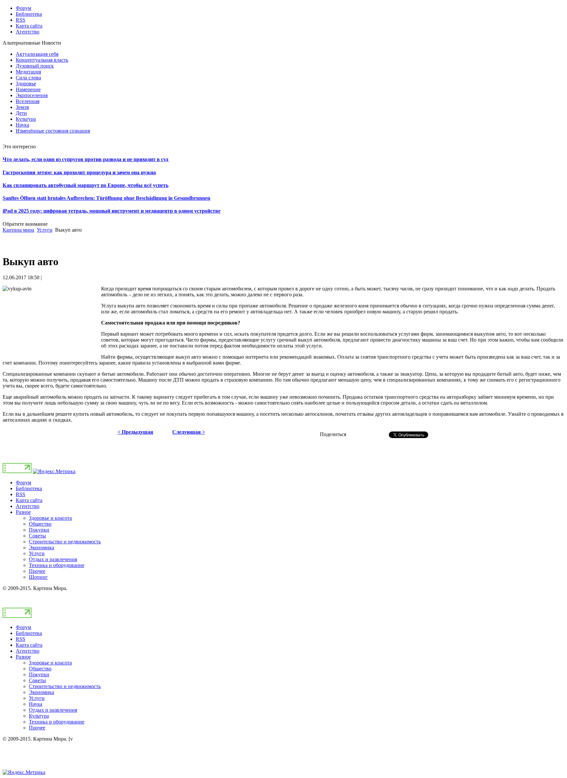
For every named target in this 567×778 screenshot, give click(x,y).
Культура (39, 716)
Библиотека (29, 488)
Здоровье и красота (50, 518)
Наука (35, 704)
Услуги (44, 230)
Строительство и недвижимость (65, 541)
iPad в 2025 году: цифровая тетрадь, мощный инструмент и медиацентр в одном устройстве (111, 211)
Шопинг (38, 577)
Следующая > (188, 432)
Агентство (27, 506)
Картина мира (18, 230)
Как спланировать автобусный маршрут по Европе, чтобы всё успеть (85, 185)
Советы (37, 535)
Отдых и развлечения (53, 559)
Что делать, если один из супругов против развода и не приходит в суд (85, 159)
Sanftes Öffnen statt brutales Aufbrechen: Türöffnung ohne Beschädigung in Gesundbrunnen (106, 198)
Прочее (37, 571)
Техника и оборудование (56, 565)
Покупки (39, 530)
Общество (40, 524)
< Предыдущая (135, 432)
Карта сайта (29, 500)
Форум (23, 482)
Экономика (41, 547)
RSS (20, 494)
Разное (23, 512)
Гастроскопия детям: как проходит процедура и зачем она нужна (79, 172)
